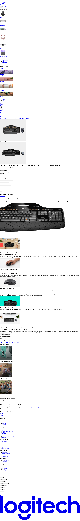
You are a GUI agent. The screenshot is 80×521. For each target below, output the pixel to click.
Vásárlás (2, 6)
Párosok (1, 112)
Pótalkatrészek (4, 469)
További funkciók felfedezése (5, 334)
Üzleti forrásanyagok (5, 456)
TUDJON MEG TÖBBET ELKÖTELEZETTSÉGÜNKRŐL (9, 342)
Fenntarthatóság (4, 424)
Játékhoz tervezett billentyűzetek (7, 435)
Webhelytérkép (20, 494)
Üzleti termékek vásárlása (6, 453)
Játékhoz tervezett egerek (6, 434)
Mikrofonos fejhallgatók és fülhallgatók (8, 431)
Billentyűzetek (4, 430)
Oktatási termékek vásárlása (6, 460)
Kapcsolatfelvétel (4, 468)
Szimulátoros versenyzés (5, 447)
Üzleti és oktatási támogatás (6, 467)
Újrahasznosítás (4, 425)
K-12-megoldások (5, 461)
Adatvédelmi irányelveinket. (35, 407)
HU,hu (2, 5)
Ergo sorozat (4, 442)
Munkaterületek (4, 452)
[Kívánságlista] (1, 107)
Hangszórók (4, 433)
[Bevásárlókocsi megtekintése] (1, 109)
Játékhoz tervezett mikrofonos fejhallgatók (8, 436)
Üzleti (3, 3)
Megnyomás (4, 423)
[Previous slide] (1, 333)
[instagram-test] (0, 413)
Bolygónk (1, 105)
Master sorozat (4, 441)
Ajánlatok (1, 104)
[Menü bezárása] (1, 7)
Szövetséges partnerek (5, 455)
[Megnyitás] (2, 109)
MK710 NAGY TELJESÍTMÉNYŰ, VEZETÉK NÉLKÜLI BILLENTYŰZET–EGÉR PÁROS (14, 114)
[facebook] (2, 413)
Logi (1, 110)
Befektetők (3, 421)
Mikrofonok (4, 437)
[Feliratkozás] (9, 406)
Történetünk (4, 420)
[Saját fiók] (1, 108)
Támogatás (2, 4)
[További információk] (1, 191)
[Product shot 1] (13, 130)
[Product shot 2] (13, 153)
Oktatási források (4, 462)
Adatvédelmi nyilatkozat (10, 494)
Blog (3, 422)
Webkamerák (4, 432)
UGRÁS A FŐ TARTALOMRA (5, 0)
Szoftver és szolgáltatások (6, 454)
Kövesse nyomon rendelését (6, 470)
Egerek (3, 429)
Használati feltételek (3, 494)
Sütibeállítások (16, 494)
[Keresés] (1, 106)
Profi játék (3, 446)
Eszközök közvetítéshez (5, 448)
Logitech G (4, 2)
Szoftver (1, 103)
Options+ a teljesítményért (6, 475)
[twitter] (1, 413)
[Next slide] (3, 333)
